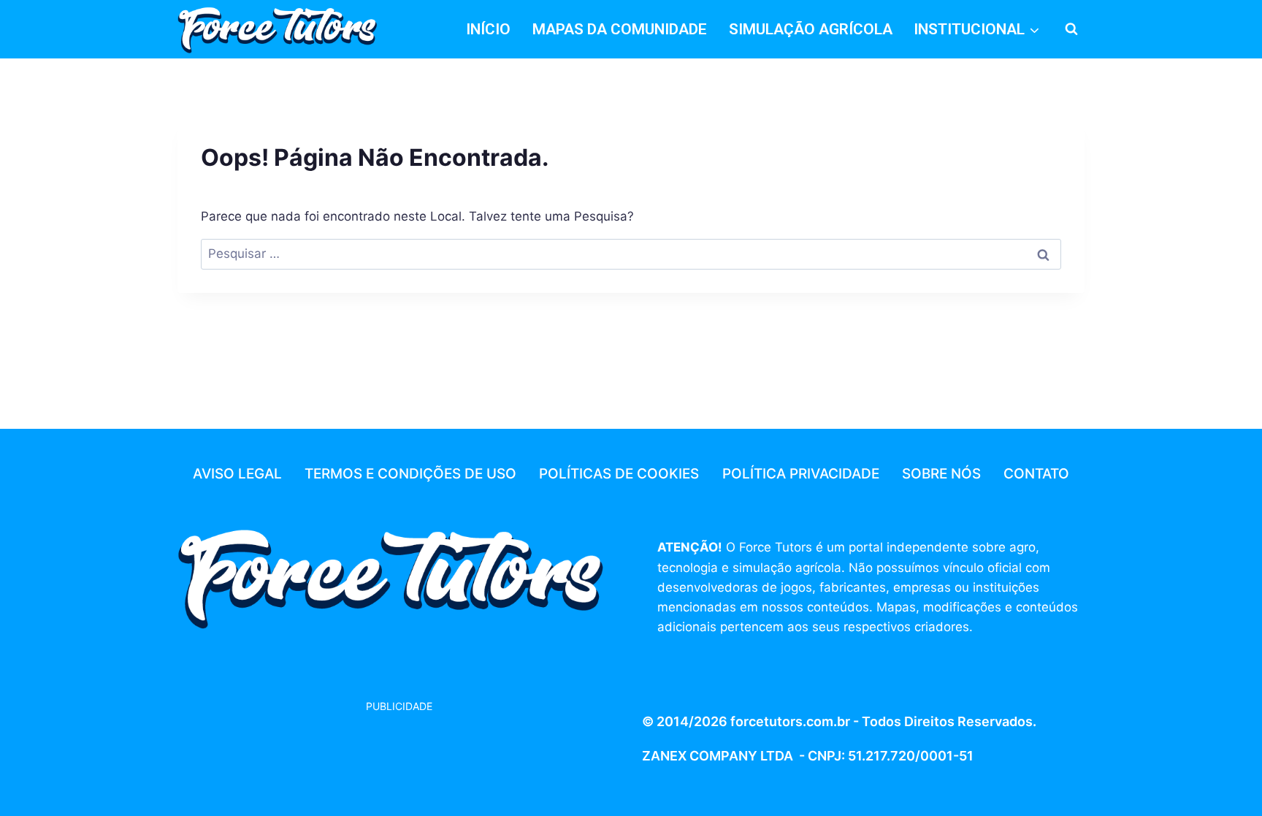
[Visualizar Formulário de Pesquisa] (1071, 29)
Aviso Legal (237, 473)
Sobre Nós (941, 473)
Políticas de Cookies (619, 473)
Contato (1036, 473)
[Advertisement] (294, 751)
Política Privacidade (800, 473)
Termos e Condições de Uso (410, 473)
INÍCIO (488, 29)
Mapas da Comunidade (619, 29)
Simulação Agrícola (810, 29)
